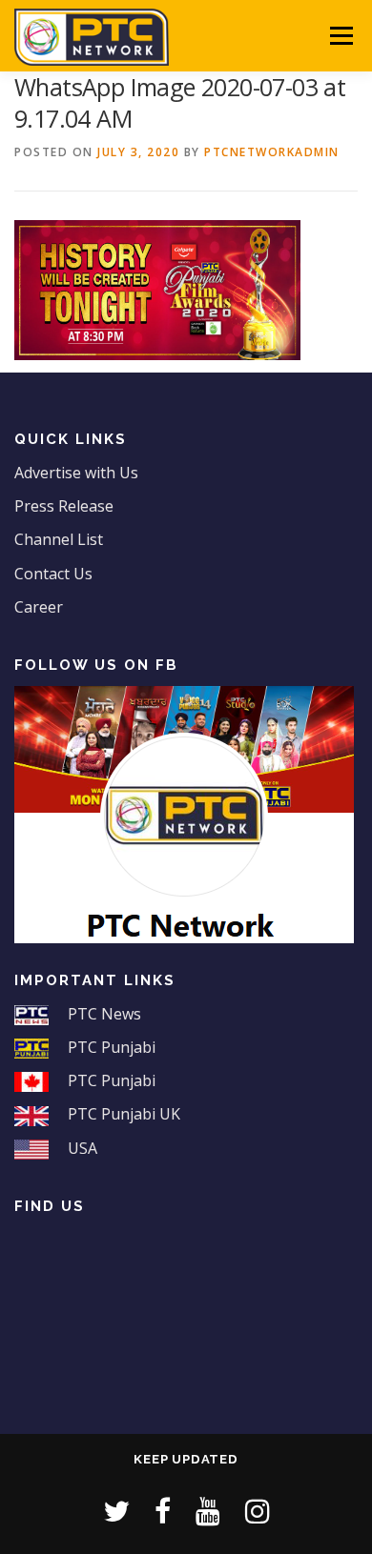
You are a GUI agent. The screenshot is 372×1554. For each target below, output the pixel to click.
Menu (340, 36)
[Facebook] (163, 1510)
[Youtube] (208, 1510)
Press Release (64, 505)
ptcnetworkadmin (272, 152)
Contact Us (53, 573)
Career (38, 606)
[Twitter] (116, 1510)
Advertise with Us (76, 472)
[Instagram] (257, 1510)
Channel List (58, 539)
